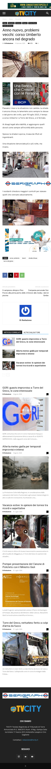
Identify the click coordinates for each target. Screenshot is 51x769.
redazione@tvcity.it (30, 740)
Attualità (18, 19)
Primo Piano (32, 23)
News (11, 19)
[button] (4, 13)
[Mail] (25, 756)
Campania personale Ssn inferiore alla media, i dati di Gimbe (37, 293)
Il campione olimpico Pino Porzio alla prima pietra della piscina (14, 293)
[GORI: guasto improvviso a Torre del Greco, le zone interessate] (8, 342)
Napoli (25, 23)
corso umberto (14, 258)
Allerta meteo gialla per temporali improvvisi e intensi (21, 448)
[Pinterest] (16, 275)
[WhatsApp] (22, 275)
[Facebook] (4, 275)
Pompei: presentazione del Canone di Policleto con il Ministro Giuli (23, 566)
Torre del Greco (8, 26)
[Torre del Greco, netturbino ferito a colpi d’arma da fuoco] (25, 649)
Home (4, 19)
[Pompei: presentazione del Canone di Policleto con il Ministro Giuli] (25, 590)
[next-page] (8, 374)
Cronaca (18, 23)
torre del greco (8, 261)
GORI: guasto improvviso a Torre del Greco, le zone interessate (22, 389)
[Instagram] (18, 756)
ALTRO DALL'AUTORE (32, 332)
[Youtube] (32, 756)
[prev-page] (4, 374)
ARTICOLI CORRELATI (12, 332)
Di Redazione (8, 43)
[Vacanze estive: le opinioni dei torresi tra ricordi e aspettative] (8, 365)
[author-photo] (25, 317)
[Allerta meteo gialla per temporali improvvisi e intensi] (8, 353)
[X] (10, 275)
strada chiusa (33, 258)
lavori (24, 258)
